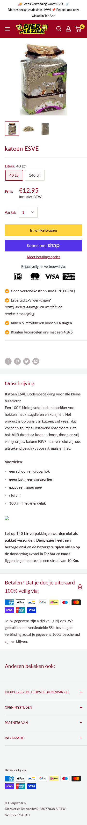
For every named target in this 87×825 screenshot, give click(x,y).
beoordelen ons (36, 332)
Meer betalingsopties (43, 257)
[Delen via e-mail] (35, 360)
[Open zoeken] (59, 28)
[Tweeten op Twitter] (26, 360)
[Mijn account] (68, 28)
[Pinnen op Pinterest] (17, 360)
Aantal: (10, 212)
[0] (78, 29)
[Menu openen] (7, 29)
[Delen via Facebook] (8, 360)
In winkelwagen (43, 230)
